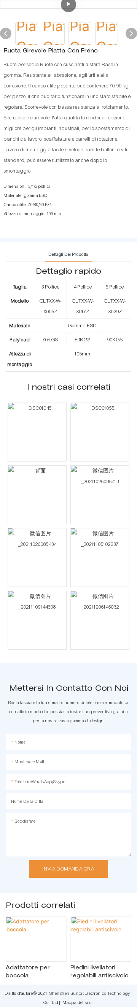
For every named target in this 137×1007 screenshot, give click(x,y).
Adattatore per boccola (28, 972)
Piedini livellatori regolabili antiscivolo (99, 972)
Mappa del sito (77, 1002)
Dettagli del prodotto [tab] (68, 254)
